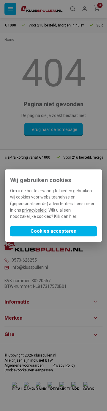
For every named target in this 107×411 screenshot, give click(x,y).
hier (72, 216)
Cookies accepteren (53, 231)
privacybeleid (34, 210)
